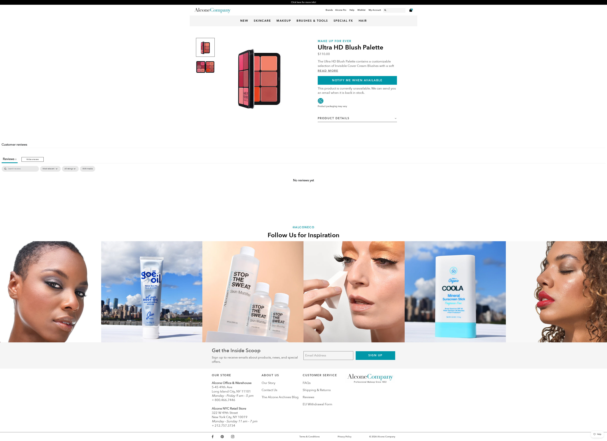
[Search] (385, 9)
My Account (375, 10)
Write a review (32, 159)
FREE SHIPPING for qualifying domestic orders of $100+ (303, 2)
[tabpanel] (303, 190)
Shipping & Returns (317, 390)
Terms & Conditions (309, 436)
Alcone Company (386, 436)
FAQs (307, 383)
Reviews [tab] (9, 159)
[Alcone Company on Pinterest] (226, 436)
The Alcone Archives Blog (280, 397)
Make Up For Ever (334, 41)
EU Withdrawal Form (317, 404)
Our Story (268, 383)
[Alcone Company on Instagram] (236, 436)
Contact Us (269, 390)
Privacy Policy (344, 436)
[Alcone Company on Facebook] (216, 436)
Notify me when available (357, 80)
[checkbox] (87, 169)
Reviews (308, 397)
